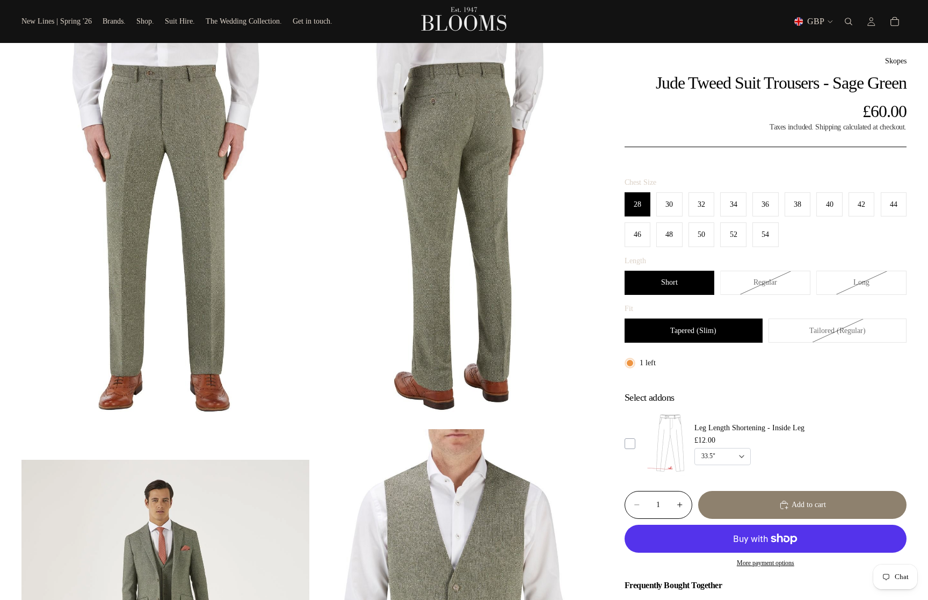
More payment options (765, 563)
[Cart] (895, 21)
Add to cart (809, 505)
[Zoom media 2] (455, 235)
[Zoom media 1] (165, 235)
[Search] (848, 21)
